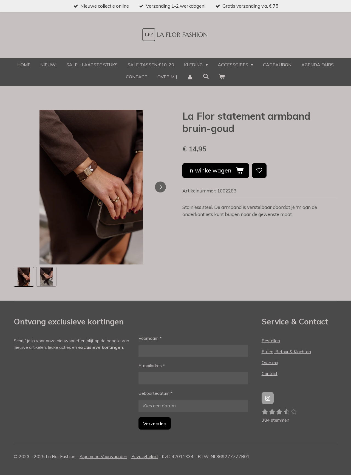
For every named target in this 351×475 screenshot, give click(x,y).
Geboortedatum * (155, 393)
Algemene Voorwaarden (103, 456)
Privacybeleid (144, 456)
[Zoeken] (206, 76)
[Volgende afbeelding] (160, 187)
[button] (24, 277)
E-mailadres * (151, 365)
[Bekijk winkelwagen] (221, 76)
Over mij (270, 362)
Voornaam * (150, 338)
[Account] (189, 76)
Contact (270, 373)
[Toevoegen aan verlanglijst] (259, 170)
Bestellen (271, 340)
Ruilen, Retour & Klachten (286, 351)
